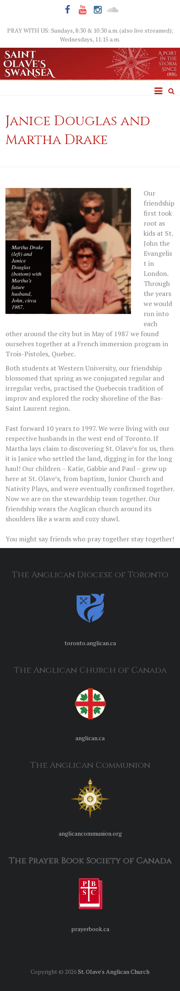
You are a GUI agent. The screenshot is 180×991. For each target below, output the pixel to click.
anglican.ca (90, 738)
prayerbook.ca (90, 929)
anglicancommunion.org (90, 833)
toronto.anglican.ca (90, 643)
